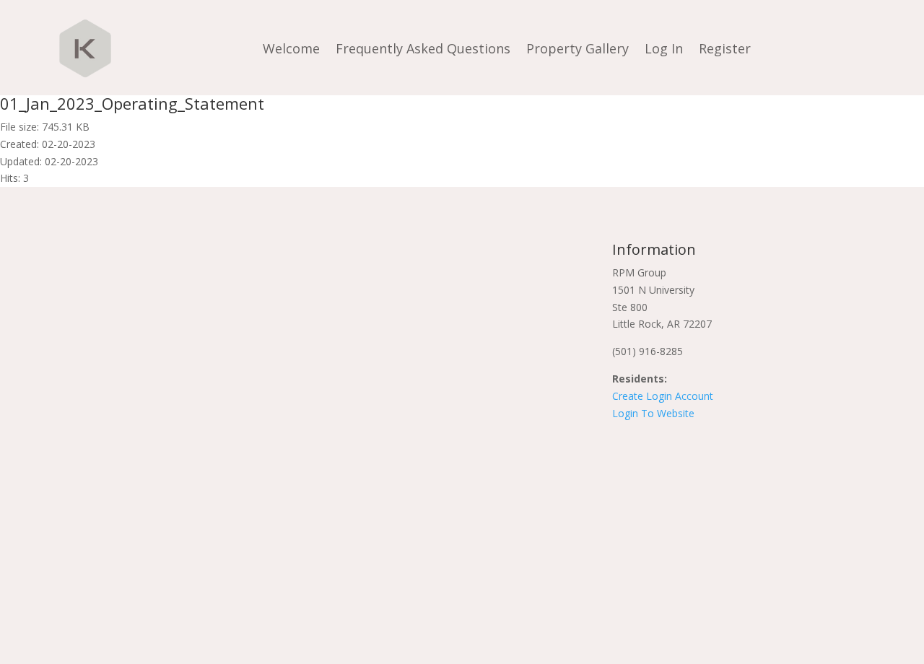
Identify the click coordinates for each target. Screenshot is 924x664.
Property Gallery (577, 48)
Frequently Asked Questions (423, 48)
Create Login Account (662, 396)
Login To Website (653, 413)
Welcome (291, 48)
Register (725, 48)
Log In (664, 48)
